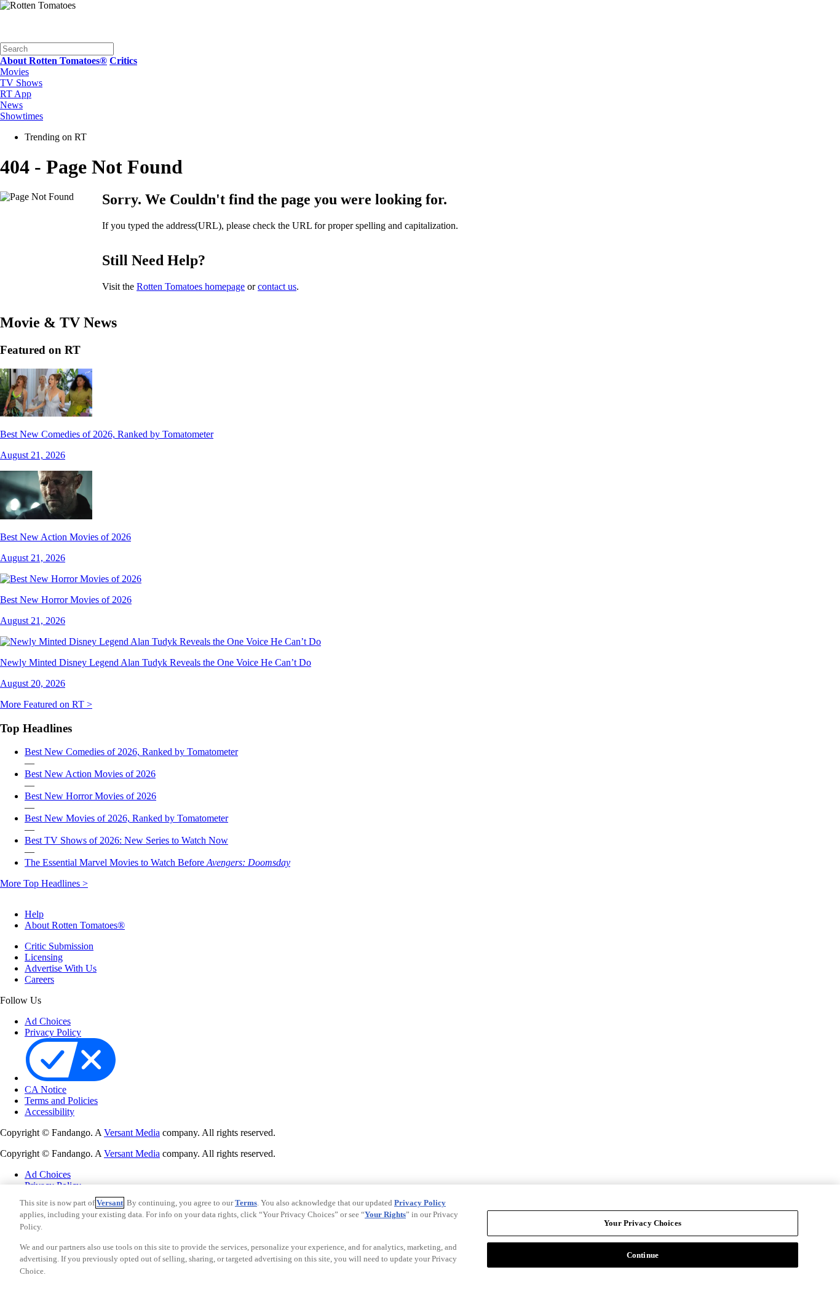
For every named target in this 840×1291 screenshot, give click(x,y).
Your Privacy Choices (171, 1078)
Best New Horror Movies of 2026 (90, 796)
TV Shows (21, 83)
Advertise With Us (61, 968)
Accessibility (49, 1111)
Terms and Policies (61, 1100)
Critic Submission (59, 946)
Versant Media (132, 1132)
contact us (277, 286)
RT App (15, 94)
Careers (39, 979)
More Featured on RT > (46, 704)
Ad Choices (48, 1021)
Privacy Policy (53, 1032)
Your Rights (385, 1214)
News (11, 105)
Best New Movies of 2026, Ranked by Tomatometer (126, 818)
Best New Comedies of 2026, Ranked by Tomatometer (131, 751)
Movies (14, 71)
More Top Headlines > (44, 883)
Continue (643, 1255)
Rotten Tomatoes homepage (191, 286)
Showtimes (21, 116)
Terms (246, 1202)
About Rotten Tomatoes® (75, 925)
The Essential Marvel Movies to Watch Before (157, 862)
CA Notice (45, 1089)
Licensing (44, 957)
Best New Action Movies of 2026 (90, 774)
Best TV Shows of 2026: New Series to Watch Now (126, 840)
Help (34, 914)
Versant (110, 1202)
